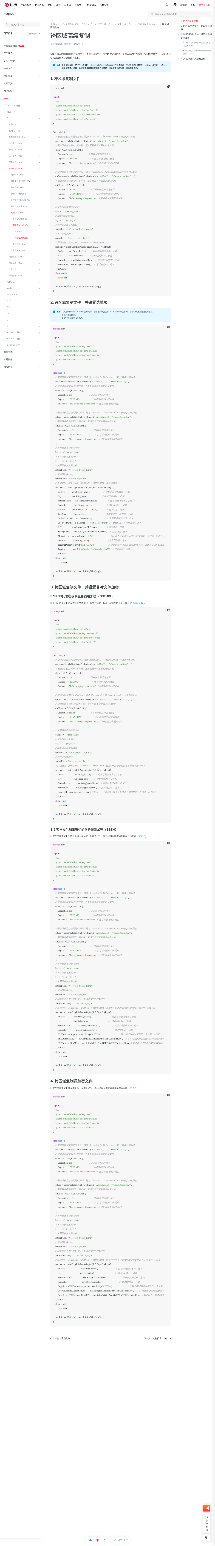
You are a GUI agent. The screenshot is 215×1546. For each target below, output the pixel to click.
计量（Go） (14, 269)
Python (10, 282)
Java (8, 111)
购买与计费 (9, 60)
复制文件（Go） (18, 212)
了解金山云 (90, 4)
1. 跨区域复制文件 (189, 20)
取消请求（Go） (16, 275)
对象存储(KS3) (70, 24)
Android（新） (13, 332)
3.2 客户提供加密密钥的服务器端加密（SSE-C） (197, 52)
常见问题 (8, 359)
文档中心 (9, 14)
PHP (8, 300)
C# (7, 313)
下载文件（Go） (16, 162)
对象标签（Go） (16, 263)
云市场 (67, 4)
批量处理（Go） (16, 256)
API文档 (8, 91)
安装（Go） (14, 124)
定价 (50, 4)
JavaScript (12, 294)
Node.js (10, 288)
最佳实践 (8, 351)
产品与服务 (25, 4)
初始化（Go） (15, 130)
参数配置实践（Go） (18, 137)
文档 (58, 4)
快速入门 (8, 68)
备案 (193, 4)
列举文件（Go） (18, 175)
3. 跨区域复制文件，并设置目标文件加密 (196, 36)
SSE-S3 (138, 602)
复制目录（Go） (20, 244)
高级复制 (18, 231)
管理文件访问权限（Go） (21, 200)
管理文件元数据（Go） (20, 193)
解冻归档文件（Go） (19, 206)
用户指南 (8, 75)
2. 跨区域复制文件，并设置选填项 (196, 27)
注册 (208, 4)
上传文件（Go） (16, 156)
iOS (8, 307)
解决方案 (39, 4)
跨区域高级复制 (21, 238)
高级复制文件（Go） (21, 225)
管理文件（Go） (16, 168)
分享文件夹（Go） (19, 250)
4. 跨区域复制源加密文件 (193, 58)
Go (7, 118)
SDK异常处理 (13, 345)
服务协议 (8, 367)
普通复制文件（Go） (21, 219)
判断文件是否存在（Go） (21, 181)
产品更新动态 (11, 45)
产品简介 (8, 53)
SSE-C (142, 836)
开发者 (78, 4)
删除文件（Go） (18, 187)
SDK (6, 98)
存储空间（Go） (16, 149)
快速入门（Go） (16, 143)
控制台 (183, 4)
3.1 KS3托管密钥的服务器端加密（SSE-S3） (196, 44)
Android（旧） (13, 338)
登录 (201, 4)
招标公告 (104, 4)
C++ (8, 326)
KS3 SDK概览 (13, 105)
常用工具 (8, 83)
